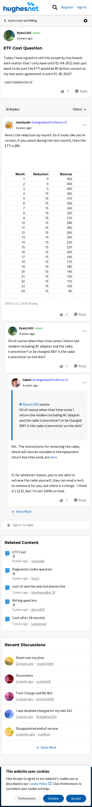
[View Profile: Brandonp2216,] (9, 714)
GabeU (27, 380)
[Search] (55, 7)
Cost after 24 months (28, 618)
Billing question (24, 600)
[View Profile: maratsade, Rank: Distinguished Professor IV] (9, 125)
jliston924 (37, 609)
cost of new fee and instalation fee (38, 586)
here (53, 457)
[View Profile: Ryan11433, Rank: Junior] (9, 35)
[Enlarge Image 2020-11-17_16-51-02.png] (46, 234)
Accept (76, 798)
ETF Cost (19, 552)
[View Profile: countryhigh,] (9, 661)
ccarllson (44, 734)
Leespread (38, 624)
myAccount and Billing (22, 20)
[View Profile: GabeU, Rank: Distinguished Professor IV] (15, 382)
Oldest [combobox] (79, 109)
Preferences (27, 798)
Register (67, 7)
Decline (53, 798)
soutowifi (38, 561)
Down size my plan (30, 658)
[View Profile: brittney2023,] (9, 696)
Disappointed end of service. (37, 728)
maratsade (23, 122)
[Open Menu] (85, 21)
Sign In (81, 7)
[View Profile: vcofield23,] (9, 678)
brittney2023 (45, 699)
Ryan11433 (24, 33)
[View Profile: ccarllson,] (9, 731)
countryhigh (45, 664)
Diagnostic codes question (32, 569)
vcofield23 (43, 681)
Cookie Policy (38, 784)
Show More (23, 511)
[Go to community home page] (21, 7)
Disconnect (24, 675)
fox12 (35, 578)
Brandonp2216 (46, 717)
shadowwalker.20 (43, 592)
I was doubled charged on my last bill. (44, 711)
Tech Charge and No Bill (34, 693)
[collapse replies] (46, 118)
